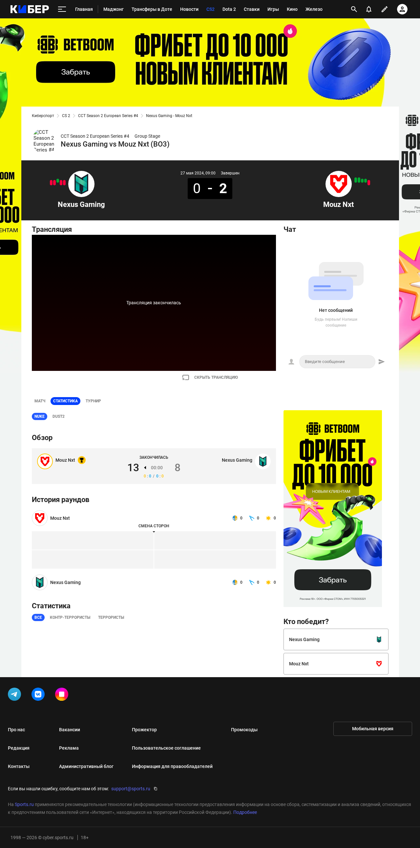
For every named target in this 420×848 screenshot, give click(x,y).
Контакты (19, 766)
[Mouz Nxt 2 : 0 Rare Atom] (355, 180)
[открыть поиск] (354, 9)
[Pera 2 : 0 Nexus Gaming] (54, 182)
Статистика (65, 401)
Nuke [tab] (39, 416)
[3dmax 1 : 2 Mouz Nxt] (362, 181)
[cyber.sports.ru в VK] (39, 695)
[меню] (62, 9)
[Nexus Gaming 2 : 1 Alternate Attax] (57, 181)
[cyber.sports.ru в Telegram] (16, 695)
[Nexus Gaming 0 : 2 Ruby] (61, 182)
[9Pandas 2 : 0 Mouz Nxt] (369, 182)
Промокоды (244, 729)
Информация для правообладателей (172, 766)
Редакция (19, 748)
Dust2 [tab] (58, 416)
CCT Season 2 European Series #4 (108, 115)
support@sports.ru (130, 788)
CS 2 (66, 115)
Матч (39, 401)
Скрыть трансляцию (216, 377)
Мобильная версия (372, 728)
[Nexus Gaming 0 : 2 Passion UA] (51, 182)
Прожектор (144, 729)
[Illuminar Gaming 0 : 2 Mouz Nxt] (359, 180)
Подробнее (245, 812)
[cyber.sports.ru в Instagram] (63, 695)
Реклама (69, 748)
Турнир (93, 401)
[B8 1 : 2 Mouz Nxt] (365, 181)
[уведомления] (369, 9)
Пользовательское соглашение (166, 748)
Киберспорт (43, 115)
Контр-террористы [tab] (70, 617)
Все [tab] (38, 617)
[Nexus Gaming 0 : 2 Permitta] (64, 182)
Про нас (16, 729)
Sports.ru (24, 804)
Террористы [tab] (111, 617)
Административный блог (86, 766)
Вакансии (69, 729)
